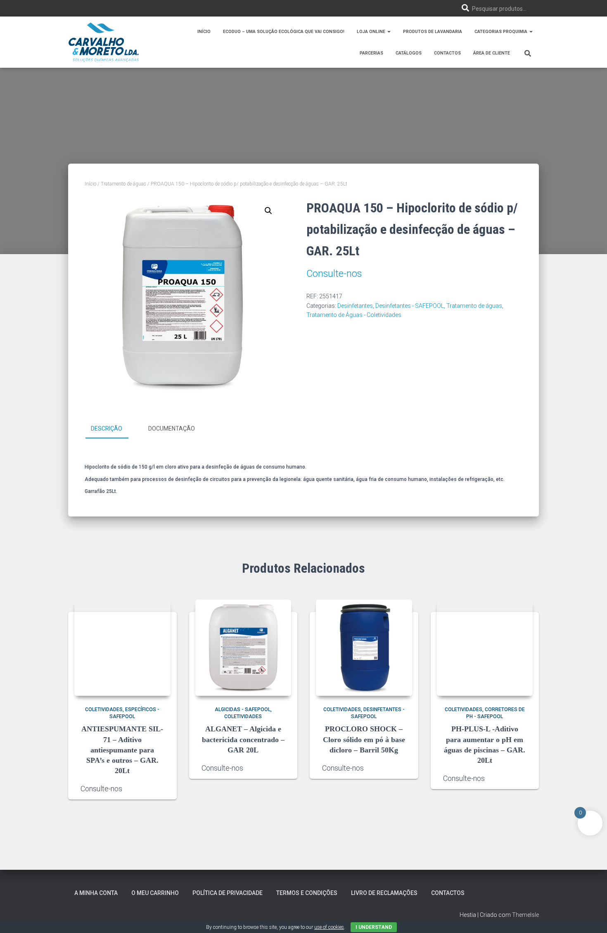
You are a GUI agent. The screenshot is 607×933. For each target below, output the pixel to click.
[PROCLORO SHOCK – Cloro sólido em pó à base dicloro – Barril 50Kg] (364, 648)
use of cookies (329, 927)
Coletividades (104, 709)
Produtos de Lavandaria (432, 31)
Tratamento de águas (123, 184)
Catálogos (409, 53)
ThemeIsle (525, 915)
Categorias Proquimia (501, 31)
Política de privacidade (227, 893)
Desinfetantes (355, 305)
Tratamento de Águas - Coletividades (353, 315)
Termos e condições (306, 893)
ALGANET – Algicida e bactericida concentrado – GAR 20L (243, 739)
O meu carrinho (155, 893)
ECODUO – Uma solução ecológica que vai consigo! (283, 31)
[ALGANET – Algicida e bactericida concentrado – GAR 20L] (243, 648)
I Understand (374, 927)
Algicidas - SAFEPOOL (242, 709)
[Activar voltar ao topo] (590, 916)
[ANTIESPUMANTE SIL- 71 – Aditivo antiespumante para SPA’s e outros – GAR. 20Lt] (122, 648)
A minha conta (96, 893)
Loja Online (371, 31)
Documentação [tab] (171, 428)
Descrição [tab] (106, 428)
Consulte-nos (334, 273)
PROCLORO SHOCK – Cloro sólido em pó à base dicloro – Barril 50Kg (364, 739)
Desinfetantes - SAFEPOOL (409, 305)
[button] (388, 31)
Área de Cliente (491, 53)
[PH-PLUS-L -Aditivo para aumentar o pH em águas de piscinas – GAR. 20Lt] (485, 648)
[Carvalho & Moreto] (103, 42)
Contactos (447, 53)
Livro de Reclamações (384, 893)
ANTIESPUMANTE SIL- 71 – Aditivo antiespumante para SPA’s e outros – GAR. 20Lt (122, 750)
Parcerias (371, 53)
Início (204, 31)
